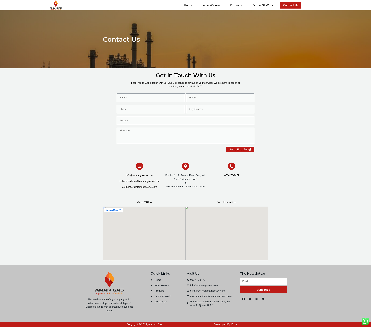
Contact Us (290, 5)
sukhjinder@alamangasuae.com (139, 187)
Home (188, 5)
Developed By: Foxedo (227, 324)
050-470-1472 (231, 175)
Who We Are (211, 5)
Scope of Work (262, 5)
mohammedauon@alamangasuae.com (139, 181)
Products (236, 5)
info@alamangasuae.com (139, 175)
